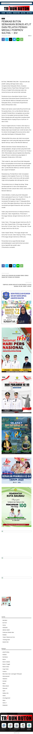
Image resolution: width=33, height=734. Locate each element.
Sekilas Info (5, 693)
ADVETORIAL (6, 652)
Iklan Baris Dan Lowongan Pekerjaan (12, 674)
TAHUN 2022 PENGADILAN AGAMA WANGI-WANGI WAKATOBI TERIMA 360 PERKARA (15, 276)
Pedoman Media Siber (8, 632)
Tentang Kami (6, 639)
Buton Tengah (6, 664)
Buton (8, 16)
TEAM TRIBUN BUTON (9, 637)
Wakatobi (5, 705)
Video (4, 700)
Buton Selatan (6, 662)
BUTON (23, 13)
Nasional (5, 688)
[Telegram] (14, 39)
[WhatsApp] (21, 39)
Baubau (5, 654)
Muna (4, 683)
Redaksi (5, 635)
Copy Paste (5, 669)
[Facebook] (3, 39)
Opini (4, 690)
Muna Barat (6, 686)
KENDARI (5, 627)
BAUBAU (9, 13)
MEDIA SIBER (6, 630)
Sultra (4, 695)
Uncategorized (6, 698)
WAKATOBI (16, 13)
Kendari (4, 681)
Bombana (5, 657)
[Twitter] (6, 39)
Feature (5, 671)
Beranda (4, 16)
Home (4, 625)
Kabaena (5, 678)
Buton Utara (6, 666)
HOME (3, 13)
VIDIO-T (5, 703)
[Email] (10, 39)
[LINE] (18, 39)
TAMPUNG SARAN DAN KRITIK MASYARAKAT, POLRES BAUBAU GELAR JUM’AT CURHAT (17, 285)
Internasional (6, 676)
